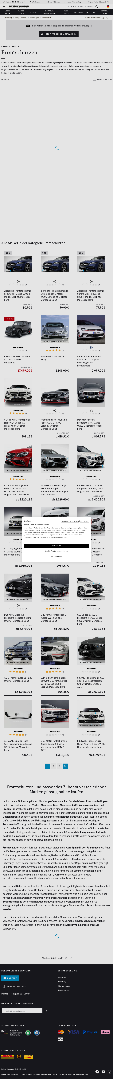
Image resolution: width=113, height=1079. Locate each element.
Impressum (84, 521)
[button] (29, 521)
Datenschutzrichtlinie (70, 521)
